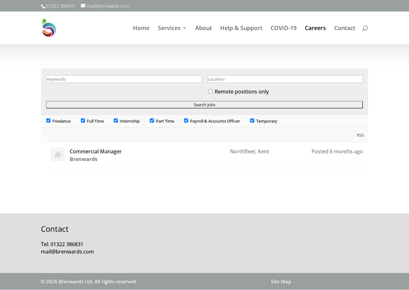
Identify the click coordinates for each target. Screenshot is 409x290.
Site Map (281, 281)
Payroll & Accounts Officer (214, 121)
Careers (315, 29)
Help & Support (241, 29)
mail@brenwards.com (67, 251)
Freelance (61, 121)
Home (141, 29)
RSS (360, 135)
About (203, 29)
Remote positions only (242, 91)
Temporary (266, 121)
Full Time (95, 121)
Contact (344, 29)
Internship (129, 121)
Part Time (164, 121)
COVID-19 (284, 29)
